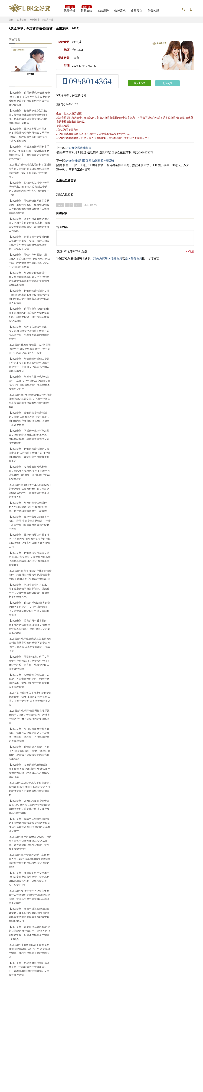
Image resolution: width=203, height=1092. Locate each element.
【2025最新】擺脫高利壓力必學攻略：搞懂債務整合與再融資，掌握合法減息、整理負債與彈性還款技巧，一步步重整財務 (29, 134)
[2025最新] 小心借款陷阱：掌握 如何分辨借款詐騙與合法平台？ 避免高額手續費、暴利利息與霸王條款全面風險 (29, 950)
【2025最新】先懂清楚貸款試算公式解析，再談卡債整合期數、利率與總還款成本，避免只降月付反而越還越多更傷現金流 (29, 680)
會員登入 (136, 10)
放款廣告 (103, 10)
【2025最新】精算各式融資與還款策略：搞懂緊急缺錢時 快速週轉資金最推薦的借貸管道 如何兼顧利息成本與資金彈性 (29, 825)
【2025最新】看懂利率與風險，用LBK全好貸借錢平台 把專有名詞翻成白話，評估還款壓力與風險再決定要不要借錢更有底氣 (29, 260)
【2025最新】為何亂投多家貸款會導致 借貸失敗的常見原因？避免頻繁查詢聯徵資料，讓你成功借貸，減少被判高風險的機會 (29, 806)
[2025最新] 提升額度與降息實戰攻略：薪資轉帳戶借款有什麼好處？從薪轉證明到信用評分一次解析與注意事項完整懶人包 (30, 490)
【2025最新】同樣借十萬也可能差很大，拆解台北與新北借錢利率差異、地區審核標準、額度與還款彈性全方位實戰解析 (29, 436)
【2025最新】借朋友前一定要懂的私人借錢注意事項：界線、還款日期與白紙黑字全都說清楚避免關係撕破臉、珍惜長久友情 (29, 242)
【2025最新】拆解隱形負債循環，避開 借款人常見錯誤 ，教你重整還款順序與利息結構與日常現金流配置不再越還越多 (30, 558)
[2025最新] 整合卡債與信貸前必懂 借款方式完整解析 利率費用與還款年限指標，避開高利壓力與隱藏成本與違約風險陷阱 (29, 896)
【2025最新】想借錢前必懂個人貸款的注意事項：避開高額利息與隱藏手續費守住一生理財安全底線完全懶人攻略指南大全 (29, 364)
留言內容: (62, 227)
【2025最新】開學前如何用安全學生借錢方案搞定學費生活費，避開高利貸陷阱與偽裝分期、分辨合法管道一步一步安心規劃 (29, 879)
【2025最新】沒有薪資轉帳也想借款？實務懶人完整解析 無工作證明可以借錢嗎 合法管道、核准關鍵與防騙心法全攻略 (29, 472)
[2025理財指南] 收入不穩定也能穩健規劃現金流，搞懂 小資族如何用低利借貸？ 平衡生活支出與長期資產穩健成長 (30, 698)
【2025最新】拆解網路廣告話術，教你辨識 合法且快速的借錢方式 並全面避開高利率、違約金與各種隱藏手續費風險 (30, 454)
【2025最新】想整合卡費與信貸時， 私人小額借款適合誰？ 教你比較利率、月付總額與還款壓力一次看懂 (29, 506)
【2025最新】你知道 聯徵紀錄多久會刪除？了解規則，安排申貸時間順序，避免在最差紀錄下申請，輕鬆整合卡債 (29, 608)
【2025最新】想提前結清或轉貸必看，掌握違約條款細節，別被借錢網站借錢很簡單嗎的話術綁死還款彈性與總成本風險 (29, 278)
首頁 (11, 19)
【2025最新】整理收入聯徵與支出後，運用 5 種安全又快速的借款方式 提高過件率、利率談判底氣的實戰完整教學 (29, 332)
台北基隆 (21, 19)
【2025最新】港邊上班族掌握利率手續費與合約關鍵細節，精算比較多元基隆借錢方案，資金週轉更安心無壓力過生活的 (29, 152)
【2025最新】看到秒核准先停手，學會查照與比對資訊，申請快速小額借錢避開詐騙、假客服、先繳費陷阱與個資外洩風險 (29, 662)
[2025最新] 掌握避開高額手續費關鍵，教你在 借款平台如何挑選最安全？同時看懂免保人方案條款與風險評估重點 (30, 788)
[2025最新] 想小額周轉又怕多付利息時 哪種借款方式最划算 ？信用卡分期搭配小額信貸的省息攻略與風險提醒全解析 (30, 400)
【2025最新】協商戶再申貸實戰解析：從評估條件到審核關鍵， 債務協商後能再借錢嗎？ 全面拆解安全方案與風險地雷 (29, 626)
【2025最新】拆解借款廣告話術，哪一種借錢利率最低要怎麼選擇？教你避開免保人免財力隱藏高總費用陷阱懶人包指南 (29, 296)
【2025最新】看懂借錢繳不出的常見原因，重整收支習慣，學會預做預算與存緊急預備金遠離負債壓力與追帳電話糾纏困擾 (29, 206)
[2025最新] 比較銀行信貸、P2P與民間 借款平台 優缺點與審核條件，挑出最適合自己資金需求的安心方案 (30, 348)
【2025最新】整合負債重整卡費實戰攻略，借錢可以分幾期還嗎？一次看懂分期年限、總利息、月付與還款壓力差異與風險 (29, 734)
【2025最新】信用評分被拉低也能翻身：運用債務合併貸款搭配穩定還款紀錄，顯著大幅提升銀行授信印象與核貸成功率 (29, 314)
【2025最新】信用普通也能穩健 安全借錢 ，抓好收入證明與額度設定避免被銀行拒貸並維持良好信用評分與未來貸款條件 (29, 98)
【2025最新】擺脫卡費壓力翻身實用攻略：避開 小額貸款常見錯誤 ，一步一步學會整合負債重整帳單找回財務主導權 (30, 522)
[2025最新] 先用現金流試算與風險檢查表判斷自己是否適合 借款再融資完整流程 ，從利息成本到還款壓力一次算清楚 (30, 644)
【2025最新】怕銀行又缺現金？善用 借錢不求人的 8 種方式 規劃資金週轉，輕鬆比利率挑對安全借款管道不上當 (29, 188)
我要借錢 (69, 9)
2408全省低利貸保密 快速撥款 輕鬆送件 (91, 160)
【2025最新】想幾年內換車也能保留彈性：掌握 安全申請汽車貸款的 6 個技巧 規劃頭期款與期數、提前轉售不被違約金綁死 (29, 382)
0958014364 (89, 81)
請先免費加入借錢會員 (107, 258)
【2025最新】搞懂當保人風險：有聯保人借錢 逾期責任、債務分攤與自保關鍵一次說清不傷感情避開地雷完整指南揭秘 (29, 752)
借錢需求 (120, 10)
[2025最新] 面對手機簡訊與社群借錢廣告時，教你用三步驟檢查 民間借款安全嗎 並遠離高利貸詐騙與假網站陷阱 (30, 574)
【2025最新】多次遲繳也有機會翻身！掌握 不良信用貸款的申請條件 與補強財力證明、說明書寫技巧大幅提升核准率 (30, 770)
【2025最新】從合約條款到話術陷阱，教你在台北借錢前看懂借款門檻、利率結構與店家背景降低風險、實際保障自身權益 (29, 116)
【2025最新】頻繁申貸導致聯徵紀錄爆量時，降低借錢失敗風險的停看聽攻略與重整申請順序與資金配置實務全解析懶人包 (29, 914)
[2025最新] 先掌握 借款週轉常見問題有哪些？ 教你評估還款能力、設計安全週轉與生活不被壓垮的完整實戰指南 (29, 716)
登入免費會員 (133, 258)
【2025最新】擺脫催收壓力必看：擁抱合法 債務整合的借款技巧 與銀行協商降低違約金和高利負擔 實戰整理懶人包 (30, 540)
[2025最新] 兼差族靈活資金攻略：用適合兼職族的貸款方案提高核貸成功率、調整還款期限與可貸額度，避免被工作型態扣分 (30, 842)
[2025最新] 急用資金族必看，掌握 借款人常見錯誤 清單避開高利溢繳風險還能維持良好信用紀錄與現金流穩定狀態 (29, 860)
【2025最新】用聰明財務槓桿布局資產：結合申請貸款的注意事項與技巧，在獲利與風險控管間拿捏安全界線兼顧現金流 (29, 969)
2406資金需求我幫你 (78, 147)
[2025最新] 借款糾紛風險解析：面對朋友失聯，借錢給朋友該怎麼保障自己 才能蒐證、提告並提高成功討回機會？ (30, 170)
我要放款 (86, 9)
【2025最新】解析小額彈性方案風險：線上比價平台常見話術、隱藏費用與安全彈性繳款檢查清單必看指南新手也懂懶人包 (29, 590)
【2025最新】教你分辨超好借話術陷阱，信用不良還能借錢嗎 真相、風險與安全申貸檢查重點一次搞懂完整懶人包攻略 (29, 224)
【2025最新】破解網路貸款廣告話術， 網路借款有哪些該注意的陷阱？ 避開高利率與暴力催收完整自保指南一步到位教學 (29, 418)
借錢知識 (153, 10)
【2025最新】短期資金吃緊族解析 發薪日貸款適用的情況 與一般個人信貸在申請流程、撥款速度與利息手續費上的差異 (29, 933)
